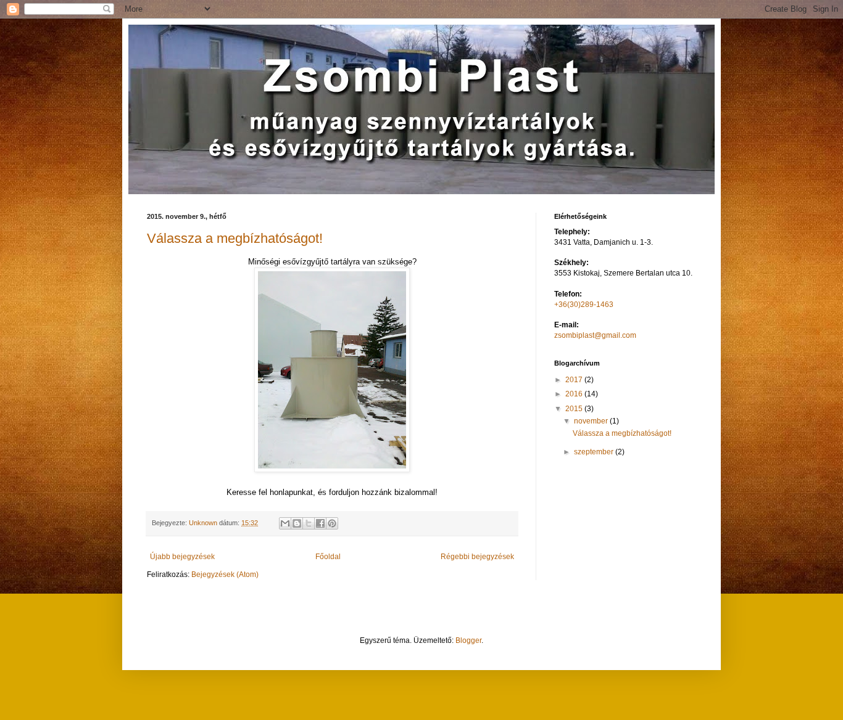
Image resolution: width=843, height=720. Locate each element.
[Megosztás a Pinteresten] (332, 523)
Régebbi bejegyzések (477, 556)
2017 (574, 379)
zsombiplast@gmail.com (595, 335)
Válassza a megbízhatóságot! (235, 238)
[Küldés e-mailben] (285, 523)
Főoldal (328, 556)
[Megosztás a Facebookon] (320, 523)
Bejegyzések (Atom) (225, 574)
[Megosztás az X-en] (308, 523)
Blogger (468, 640)
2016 (574, 394)
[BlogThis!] (297, 523)
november (592, 421)
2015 (574, 408)
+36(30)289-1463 (583, 304)
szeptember (594, 452)
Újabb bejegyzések (182, 556)
